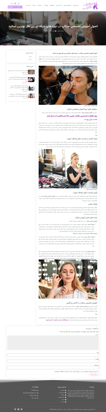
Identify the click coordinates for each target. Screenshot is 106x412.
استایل (30, 59)
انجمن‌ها (39, 5)
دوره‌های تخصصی (67, 5)
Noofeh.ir (52, 409)
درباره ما (34, 5)
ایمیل (97, 358)
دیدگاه (97, 334)
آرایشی (30, 57)
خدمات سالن (59, 5)
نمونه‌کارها (52, 5)
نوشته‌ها (46, 5)
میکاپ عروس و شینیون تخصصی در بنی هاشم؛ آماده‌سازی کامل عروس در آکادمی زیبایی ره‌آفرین (18, 87)
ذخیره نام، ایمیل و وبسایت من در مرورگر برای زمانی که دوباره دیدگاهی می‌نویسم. (75, 371)
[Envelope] (15, 3)
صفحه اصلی (75, 5)
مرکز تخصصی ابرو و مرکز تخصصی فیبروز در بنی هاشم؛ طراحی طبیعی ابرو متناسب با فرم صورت (18, 79)
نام (97, 352)
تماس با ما (28, 5)
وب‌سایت (96, 365)
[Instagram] (11, 3)
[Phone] (18, 3)
